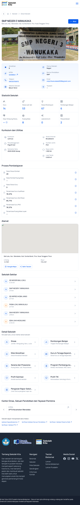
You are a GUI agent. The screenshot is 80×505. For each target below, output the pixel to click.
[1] (24, 58)
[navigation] (5, 43)
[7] (36, 58)
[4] (30, 58)
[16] (54, 58)
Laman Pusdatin (52, 467)
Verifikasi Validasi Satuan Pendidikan (34, 422)
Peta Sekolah (34, 465)
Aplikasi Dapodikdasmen (10, 422)
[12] (46, 58)
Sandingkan (34, 468)
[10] (42, 58)
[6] (34, 58)
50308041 (12, 75)
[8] (38, 58)
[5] (32, 58)
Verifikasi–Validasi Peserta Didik (60, 422)
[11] (44, 58)
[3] (28, 58)
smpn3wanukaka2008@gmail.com (59, 81)
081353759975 (14, 81)
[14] (50, 58)
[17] (56, 58)
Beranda (32, 458)
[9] (40, 58)
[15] (52, 58)
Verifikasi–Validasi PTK (9, 425)
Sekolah (32, 462)
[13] (48, 58)
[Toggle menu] (77, 3)
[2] (26, 58)
